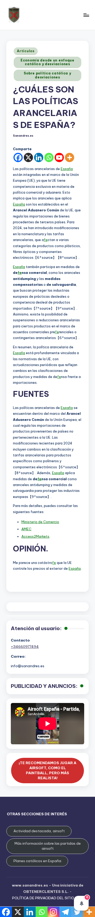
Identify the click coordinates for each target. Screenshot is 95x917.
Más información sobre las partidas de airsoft (48, 846)
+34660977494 (25, 646)
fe (46, 240)
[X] (28, 157)
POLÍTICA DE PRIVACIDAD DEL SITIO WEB (47, 898)
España (67, 169)
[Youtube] (59, 157)
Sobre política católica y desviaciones (47, 75)
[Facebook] (18, 157)
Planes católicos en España (37, 860)
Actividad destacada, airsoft (39, 831)
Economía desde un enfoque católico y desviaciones (47, 62)
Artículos (25, 51)
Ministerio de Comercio (40, 522)
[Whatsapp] (49, 157)
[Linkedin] (38, 157)
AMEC (26, 529)
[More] (69, 157)
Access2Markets (35, 536)
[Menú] (86, 15)
